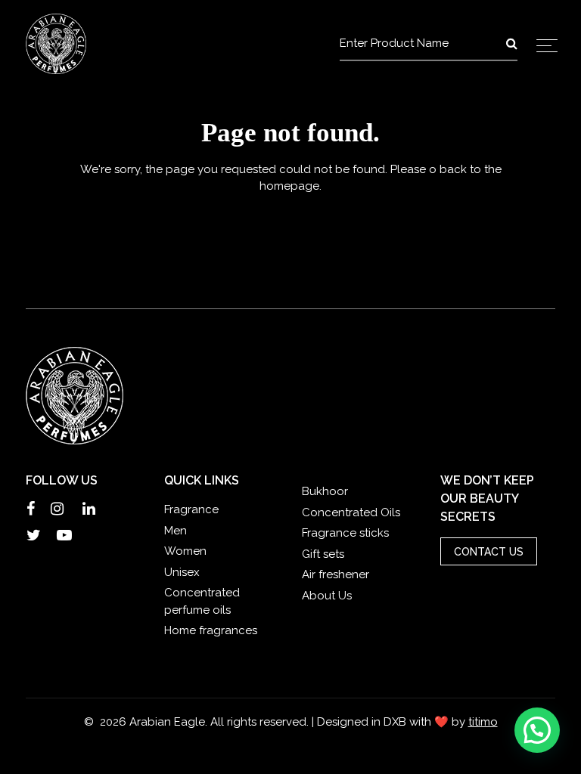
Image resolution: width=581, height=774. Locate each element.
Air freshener (335, 574)
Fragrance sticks (345, 533)
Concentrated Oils (351, 512)
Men (175, 530)
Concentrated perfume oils (202, 601)
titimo (483, 722)
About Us (327, 595)
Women (185, 551)
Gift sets (323, 554)
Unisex (182, 572)
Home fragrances (210, 630)
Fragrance (191, 509)
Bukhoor (325, 491)
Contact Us (489, 552)
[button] (537, 730)
